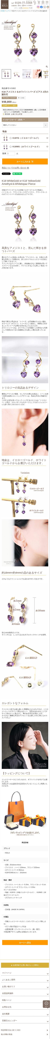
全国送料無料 (7, 993)
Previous (4, 39)
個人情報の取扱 (6, 1034)
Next (45, 39)
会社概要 (6, 1014)
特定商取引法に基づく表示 (10, 1030)
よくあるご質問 (8, 980)
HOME (3, 11)
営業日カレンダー (9, 1021)
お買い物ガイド (8, 987)
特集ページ (6, 1000)
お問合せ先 (6, 1007)
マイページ (6, 973)
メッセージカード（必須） (14, 120)
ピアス (8, 11)
